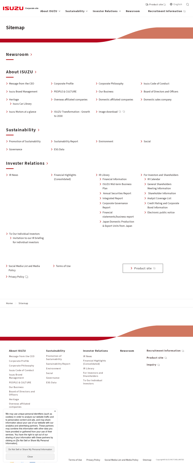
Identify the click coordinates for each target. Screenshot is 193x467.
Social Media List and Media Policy (121, 459)
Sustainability (55, 350)
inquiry (151, 364)
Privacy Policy (16, 276)
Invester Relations (95, 350)
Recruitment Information (164, 350)
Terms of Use (63, 266)
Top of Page (186, 348)
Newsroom (127, 350)
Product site (156, 4)
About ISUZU (17, 350)
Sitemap (147, 459)
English (178, 4)
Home (9, 303)
